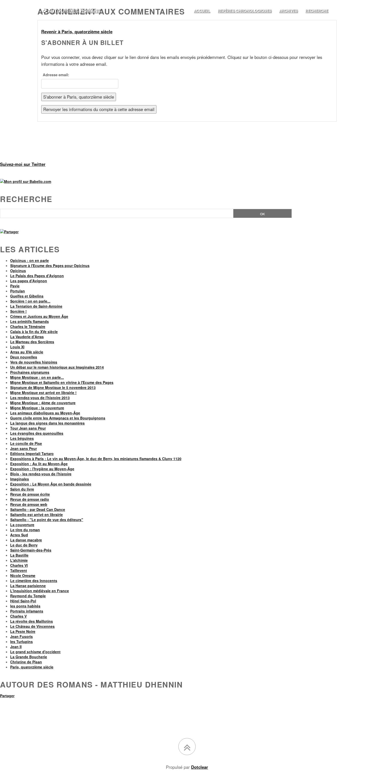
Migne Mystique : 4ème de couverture (43, 402)
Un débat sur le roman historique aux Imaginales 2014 (57, 367)
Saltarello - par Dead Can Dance (37, 509)
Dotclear (199, 767)
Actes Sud (19, 534)
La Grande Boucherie (28, 656)
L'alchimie (19, 560)
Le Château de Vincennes (32, 626)
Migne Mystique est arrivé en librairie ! (43, 392)
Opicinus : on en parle (29, 260)
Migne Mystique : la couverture (37, 407)
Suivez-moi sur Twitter (23, 164)
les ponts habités (25, 605)
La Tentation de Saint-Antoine (36, 306)
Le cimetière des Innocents (33, 580)
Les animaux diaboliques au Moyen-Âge (45, 412)
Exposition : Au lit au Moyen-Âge (39, 463)
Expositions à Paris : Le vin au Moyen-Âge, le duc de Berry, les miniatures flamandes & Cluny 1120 (95, 458)
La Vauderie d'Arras (27, 336)
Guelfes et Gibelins (27, 296)
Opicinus (18, 270)
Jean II (16, 646)
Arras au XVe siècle (26, 351)
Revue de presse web (28, 504)
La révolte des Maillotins (31, 621)
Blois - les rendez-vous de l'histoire (40, 473)
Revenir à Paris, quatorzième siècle (76, 31)
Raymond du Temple (28, 595)
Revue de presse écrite (30, 494)
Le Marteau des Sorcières (32, 341)
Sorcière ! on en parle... (30, 301)
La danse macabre (26, 539)
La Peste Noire (22, 631)
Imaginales (19, 478)
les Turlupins (21, 641)
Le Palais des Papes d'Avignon (37, 275)
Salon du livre (22, 489)
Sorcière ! (18, 311)
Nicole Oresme (22, 575)
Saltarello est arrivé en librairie (36, 514)
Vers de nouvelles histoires (33, 362)
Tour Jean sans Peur (28, 428)
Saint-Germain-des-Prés (30, 550)
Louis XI (17, 346)
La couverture (22, 524)
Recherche (26, 199)
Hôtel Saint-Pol (23, 600)
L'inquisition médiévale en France (39, 590)
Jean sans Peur (23, 448)
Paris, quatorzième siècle (31, 666)
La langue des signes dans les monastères (47, 423)
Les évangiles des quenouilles (36, 433)
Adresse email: (56, 74)
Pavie (15, 285)
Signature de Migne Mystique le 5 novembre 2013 (53, 387)
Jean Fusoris (21, 636)
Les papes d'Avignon (28, 280)
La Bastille (19, 555)
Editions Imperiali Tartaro (32, 453)
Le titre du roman (25, 529)
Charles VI (19, 565)
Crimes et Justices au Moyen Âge (39, 316)
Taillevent (18, 570)
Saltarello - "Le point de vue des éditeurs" (46, 519)
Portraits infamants (26, 611)
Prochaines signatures (29, 372)
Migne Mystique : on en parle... (37, 377)
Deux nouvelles (23, 357)
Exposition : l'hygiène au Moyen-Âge (42, 468)
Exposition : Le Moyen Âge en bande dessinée (50, 484)
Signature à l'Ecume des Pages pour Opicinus (50, 265)
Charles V (18, 616)
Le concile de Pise (26, 443)
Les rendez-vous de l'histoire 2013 (40, 397)
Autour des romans (74, 10)
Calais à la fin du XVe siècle (34, 331)
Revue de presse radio (29, 499)
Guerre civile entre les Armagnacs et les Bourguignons (57, 417)
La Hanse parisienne (28, 585)
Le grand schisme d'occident (35, 651)
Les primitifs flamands (29, 321)
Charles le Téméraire (27, 326)
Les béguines (22, 438)
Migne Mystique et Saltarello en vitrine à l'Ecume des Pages (61, 382)
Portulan (17, 290)
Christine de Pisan (26, 661)
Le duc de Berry (24, 545)
